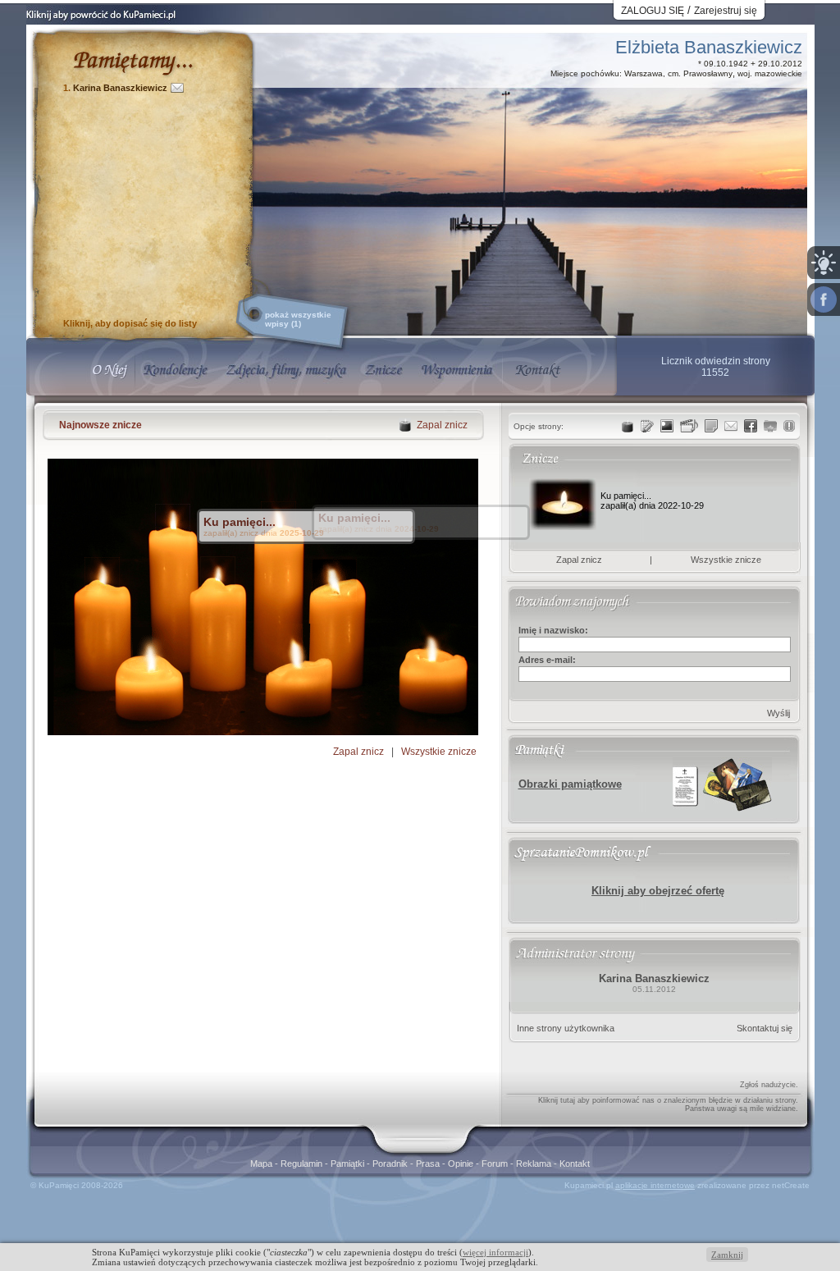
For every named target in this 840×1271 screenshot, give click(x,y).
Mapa (262, 1163)
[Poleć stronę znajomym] (823, 299)
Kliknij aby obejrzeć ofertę (657, 891)
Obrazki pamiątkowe (570, 784)
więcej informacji (495, 1252)
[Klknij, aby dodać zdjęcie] (666, 425)
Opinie (462, 1163)
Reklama (535, 1163)
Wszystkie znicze (439, 751)
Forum (496, 1163)
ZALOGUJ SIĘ (652, 10)
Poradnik (391, 1163)
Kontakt (574, 1163)
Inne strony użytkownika (565, 1028)
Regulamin (303, 1163)
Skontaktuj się (764, 1028)
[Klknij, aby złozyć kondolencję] (647, 425)
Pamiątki (349, 1163)
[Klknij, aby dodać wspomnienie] (711, 425)
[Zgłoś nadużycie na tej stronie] (789, 425)
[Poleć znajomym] (750, 425)
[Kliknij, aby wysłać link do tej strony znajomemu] (730, 425)
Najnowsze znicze (100, 425)
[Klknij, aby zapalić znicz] (627, 425)
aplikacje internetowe (655, 1185)
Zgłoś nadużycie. (769, 1085)
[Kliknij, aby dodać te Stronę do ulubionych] (770, 425)
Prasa (429, 1163)
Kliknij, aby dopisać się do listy (130, 323)
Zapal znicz (358, 751)
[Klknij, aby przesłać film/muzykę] (689, 425)
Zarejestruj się (725, 10)
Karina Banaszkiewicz (120, 88)
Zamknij (727, 1255)
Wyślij (778, 713)
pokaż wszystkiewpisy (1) (298, 319)
